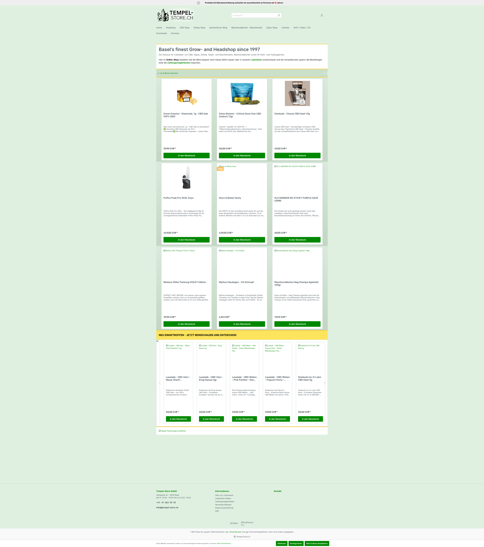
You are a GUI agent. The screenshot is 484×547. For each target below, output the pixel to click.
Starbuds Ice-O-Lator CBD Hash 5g (307, 378)
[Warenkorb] (326, 14)
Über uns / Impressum (224, 495)
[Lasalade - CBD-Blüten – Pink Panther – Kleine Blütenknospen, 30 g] (242, 356)
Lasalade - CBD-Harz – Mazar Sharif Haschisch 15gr (175, 378)
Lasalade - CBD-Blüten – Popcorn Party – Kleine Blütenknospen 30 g (275, 378)
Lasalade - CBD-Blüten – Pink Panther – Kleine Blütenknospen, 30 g (242, 378)
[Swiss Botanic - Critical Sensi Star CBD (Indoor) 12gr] (242, 93)
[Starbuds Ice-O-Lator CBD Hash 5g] (308, 356)
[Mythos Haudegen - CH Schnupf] (242, 262)
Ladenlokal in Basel (223, 498)
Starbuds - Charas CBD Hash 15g (292, 113)
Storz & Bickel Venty (230, 198)
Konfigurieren (296, 543)
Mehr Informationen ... (224, 543)
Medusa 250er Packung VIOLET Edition (184, 282)
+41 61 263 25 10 (166, 502)
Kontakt (277, 491)
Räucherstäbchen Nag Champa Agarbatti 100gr (296, 283)
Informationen (222, 491)
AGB (217, 511)
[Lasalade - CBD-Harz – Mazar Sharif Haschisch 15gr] (175, 356)
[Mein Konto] (322, 15)
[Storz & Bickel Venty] (242, 177)
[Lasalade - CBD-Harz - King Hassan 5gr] (208, 356)
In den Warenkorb (186, 155)
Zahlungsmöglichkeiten (224, 501)
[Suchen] (279, 15)
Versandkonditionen (223, 505)
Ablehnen (282, 543)
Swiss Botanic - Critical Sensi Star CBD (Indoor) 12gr (240, 115)
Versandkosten (235, 532)
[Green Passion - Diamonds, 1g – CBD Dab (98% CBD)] (186, 93)
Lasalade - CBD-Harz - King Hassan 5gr (208, 378)
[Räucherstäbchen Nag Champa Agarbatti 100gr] (297, 262)
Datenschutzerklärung (224, 508)
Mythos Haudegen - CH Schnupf (236, 282)
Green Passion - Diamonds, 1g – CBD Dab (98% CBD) (185, 115)
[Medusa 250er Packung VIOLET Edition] (186, 262)
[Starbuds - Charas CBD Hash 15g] (297, 93)
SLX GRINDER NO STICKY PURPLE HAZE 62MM (296, 199)
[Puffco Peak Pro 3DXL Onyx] (186, 177)
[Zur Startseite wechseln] (175, 15)
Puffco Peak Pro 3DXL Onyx (178, 198)
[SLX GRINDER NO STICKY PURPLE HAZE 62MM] (297, 177)
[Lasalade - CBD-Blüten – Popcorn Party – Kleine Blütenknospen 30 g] (275, 356)
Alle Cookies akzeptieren (317, 543)
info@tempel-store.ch (167, 507)
